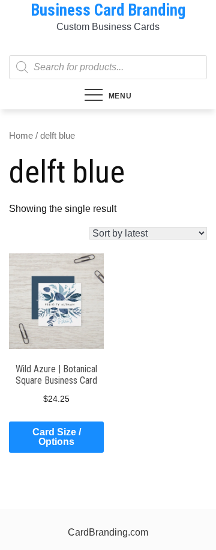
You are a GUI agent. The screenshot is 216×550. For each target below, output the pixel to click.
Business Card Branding (108, 10)
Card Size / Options (56, 437)
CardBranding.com (108, 532)
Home (21, 136)
